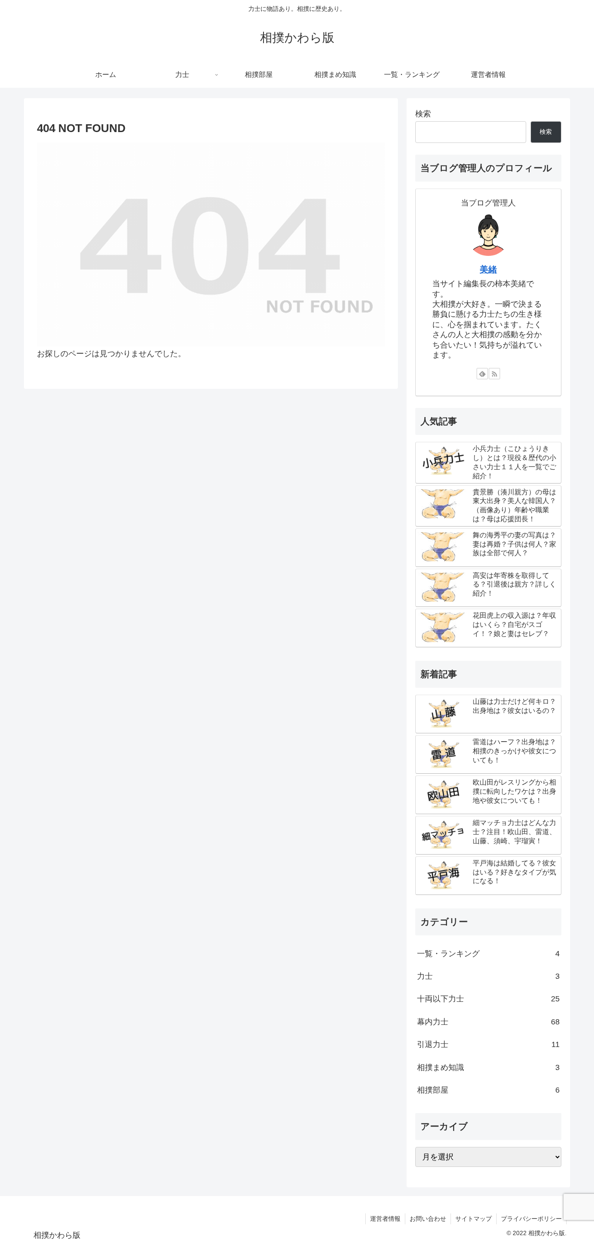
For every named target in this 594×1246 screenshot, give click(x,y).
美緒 (488, 269)
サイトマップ (473, 1218)
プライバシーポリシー (531, 1218)
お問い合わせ (428, 1218)
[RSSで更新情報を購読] (494, 373)
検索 (423, 113)
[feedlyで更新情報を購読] (482, 373)
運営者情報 (385, 1218)
